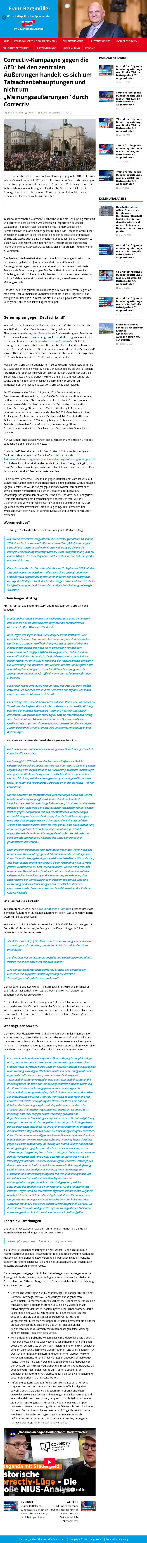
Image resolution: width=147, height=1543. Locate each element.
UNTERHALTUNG (71, 48)
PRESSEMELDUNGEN (47, 48)
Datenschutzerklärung (117, 1539)
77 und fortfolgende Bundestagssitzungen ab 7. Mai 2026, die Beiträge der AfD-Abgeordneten (129, 178)
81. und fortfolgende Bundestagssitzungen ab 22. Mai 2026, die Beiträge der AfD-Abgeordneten (129, 72)
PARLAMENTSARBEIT (73, 41)
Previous (4, 18)
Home (6, 41)
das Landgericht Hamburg (55, 908)
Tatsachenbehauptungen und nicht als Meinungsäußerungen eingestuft (49, 459)
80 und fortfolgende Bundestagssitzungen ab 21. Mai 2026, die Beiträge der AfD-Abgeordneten (129, 98)
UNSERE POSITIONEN (126, 41)
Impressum (96, 1539)
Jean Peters (40, 333)
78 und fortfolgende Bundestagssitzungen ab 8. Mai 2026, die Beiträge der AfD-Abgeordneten (129, 151)
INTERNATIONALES (100, 41)
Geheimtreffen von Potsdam (52, 341)
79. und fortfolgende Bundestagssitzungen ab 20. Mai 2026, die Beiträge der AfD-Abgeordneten (129, 125)
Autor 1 (31, 112)
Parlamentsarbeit (113, 58)
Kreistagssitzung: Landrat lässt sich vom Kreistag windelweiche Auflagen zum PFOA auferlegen (129, 332)
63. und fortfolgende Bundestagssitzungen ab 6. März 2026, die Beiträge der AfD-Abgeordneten (129, 251)
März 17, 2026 (15, 112)
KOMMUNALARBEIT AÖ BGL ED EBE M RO (34, 41)
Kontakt (90, 48)
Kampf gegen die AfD (52, 112)
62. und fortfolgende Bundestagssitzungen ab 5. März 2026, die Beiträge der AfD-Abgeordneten (129, 277)
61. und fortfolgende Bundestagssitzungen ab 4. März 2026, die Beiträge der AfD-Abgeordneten (129, 304)
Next (142, 18)
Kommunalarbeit (113, 199)
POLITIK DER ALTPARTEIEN (16, 48)
